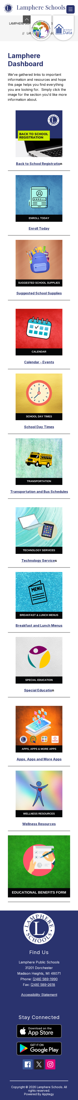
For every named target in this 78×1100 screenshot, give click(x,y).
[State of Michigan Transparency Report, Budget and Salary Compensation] (41, 27)
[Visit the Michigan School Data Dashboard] (63, 27)
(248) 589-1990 (45, 979)
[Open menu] (70, 9)
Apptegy (48, 1094)
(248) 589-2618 (43, 985)
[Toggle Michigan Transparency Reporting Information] (27, 19)
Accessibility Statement (39, 995)
